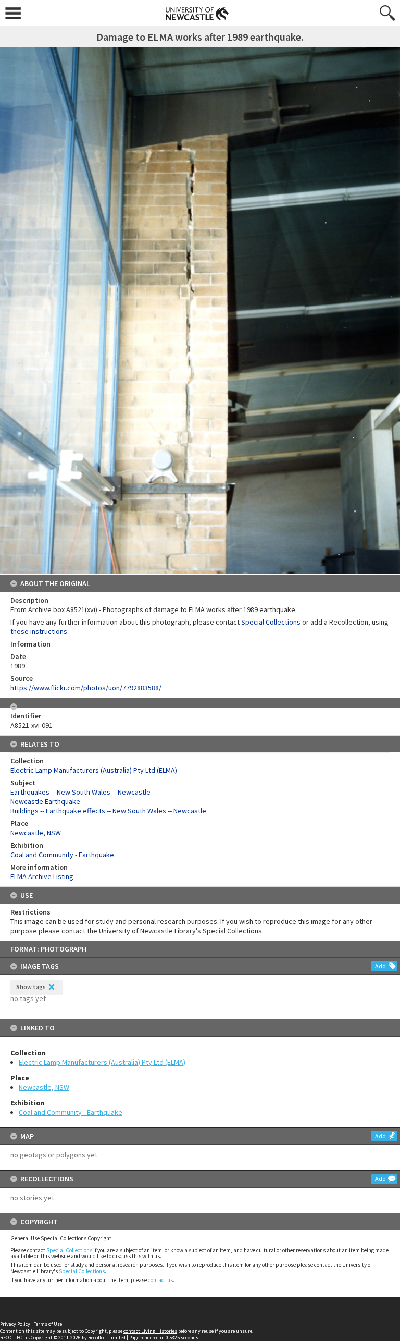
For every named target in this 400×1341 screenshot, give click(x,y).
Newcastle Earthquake (45, 801)
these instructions (38, 631)
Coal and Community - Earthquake (70, 1112)
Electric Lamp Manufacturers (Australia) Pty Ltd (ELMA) (102, 1062)
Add (380, 966)
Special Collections (69, 1250)
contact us (160, 1280)
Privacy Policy (15, 1324)
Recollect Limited (107, 1337)
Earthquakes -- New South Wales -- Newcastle (80, 792)
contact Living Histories (150, 1330)
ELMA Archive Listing (41, 876)
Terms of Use (48, 1324)
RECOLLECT (12, 1337)
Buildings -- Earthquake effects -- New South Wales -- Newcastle (108, 810)
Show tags (31, 987)
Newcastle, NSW (44, 1087)
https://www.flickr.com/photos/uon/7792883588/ (85, 687)
